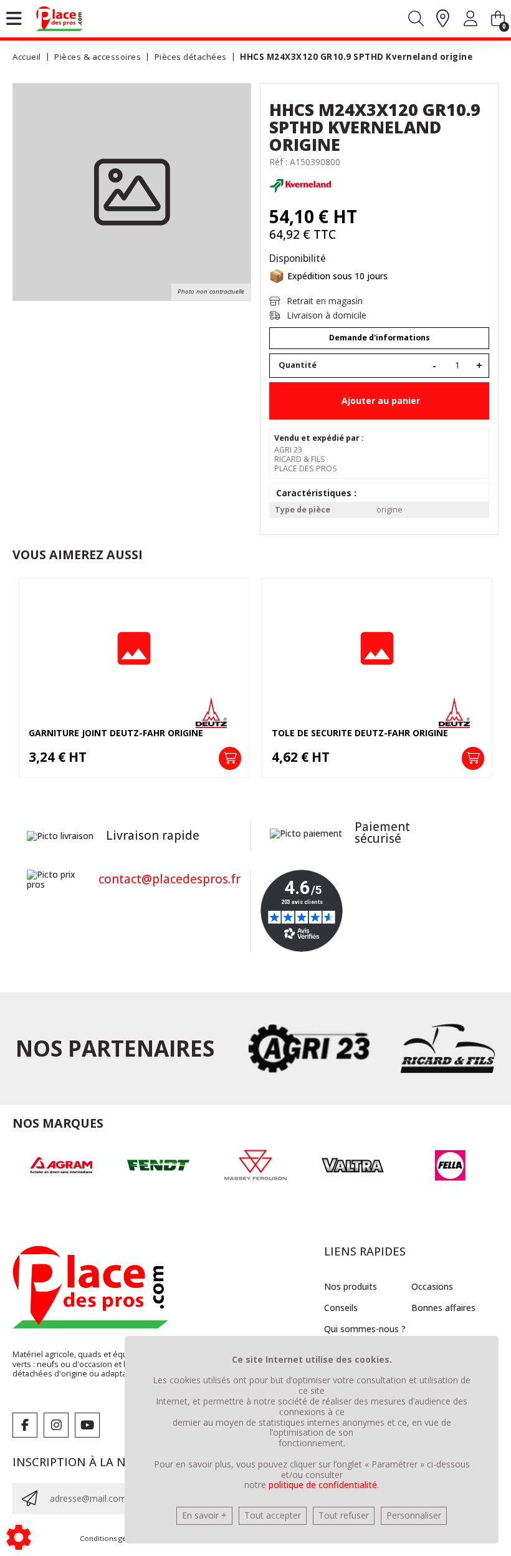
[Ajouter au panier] (230, 758)
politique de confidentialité (323, 1485)
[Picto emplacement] (442, 19)
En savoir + (204, 1515)
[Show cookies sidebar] (18, 1537)
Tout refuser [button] (343, 1515)
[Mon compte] (470, 21)
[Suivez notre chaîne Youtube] (87, 1425)
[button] (354, 57)
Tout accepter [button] (272, 1515)
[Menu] (14, 18)
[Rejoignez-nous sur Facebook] (24, 1425)
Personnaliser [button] (413, 1515)
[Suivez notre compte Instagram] (56, 1425)
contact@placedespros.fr (169, 879)
